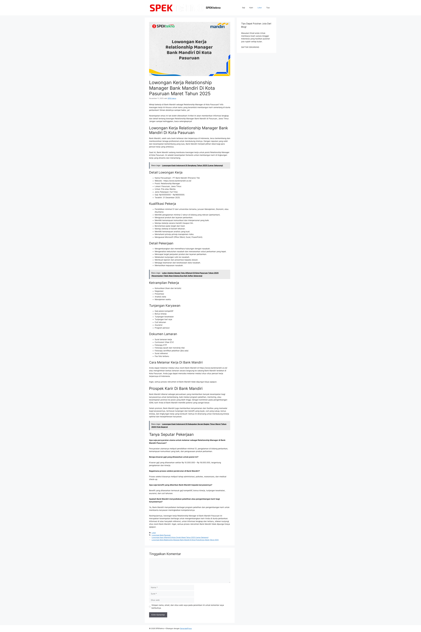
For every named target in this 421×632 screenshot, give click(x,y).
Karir (251, 8)
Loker (260, 8)
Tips (268, 8)
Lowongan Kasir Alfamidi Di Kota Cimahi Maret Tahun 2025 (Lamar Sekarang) (180, 537)
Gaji (243, 8)
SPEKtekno (213, 7)
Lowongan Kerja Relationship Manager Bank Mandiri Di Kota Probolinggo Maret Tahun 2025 (185, 540)
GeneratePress (186, 628)
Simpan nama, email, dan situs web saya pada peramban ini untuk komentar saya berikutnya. (188, 606)
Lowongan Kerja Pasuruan (161, 535)
